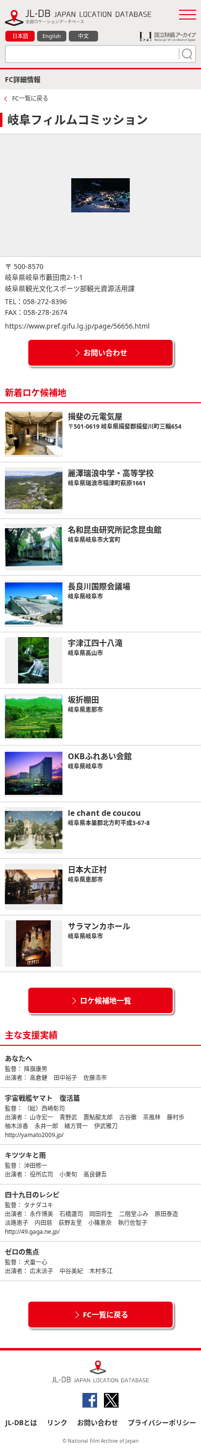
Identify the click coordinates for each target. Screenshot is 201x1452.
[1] (186, 54)
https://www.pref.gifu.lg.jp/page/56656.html (77, 326)
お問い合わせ (105, 352)
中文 (83, 36)
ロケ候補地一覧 (105, 1000)
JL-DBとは (21, 1422)
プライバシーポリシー (162, 1422)
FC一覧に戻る (30, 98)
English (51, 36)
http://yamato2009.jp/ (34, 1135)
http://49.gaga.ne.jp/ (32, 1231)
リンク (57, 1422)
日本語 (20, 36)
